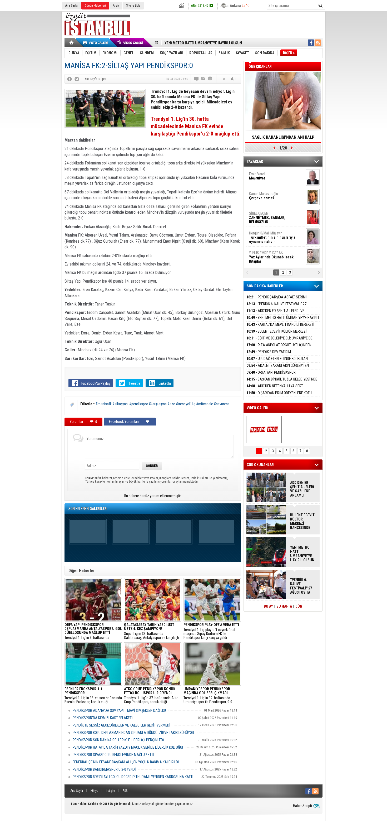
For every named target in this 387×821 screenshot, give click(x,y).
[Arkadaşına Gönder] (203, 79)
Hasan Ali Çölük (269, 215)
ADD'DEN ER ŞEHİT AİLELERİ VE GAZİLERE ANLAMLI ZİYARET (275, 314)
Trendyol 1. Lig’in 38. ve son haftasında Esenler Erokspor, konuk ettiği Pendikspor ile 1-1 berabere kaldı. (93, 695)
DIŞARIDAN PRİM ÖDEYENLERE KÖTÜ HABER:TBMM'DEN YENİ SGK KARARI (279, 396)
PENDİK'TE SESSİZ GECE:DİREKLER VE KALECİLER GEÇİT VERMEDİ (121, 725)
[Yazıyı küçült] (222, 79)
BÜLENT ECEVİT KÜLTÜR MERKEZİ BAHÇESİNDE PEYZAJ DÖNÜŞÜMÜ (276, 334)
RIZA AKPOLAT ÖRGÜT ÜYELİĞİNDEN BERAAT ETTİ (278, 348)
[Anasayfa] (71, 42)
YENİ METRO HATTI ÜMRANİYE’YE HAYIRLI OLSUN (203, 42)
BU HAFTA (284, 606)
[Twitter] (77, 79)
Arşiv (116, 5)
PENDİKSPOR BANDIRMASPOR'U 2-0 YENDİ (104, 769)
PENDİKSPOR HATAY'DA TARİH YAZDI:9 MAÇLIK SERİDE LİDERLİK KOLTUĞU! (128, 747)
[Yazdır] (210, 79)
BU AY (268, 606)
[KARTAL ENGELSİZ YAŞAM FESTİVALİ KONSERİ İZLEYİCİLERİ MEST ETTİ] (264, 429)
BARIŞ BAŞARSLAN (263, 255)
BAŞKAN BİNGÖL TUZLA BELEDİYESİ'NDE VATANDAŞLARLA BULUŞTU (281, 382)
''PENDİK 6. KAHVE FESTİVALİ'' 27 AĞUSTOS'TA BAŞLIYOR (276, 307)
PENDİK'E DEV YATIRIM (268, 352)
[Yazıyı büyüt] (234, 79)
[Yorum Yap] (196, 79)
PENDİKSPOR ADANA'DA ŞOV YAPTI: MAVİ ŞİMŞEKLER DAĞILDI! (119, 710)
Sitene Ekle (133, 5)
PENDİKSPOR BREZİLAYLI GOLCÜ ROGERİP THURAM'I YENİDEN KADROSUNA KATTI (133, 777)
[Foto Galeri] (96, 42)
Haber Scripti (302, 806)
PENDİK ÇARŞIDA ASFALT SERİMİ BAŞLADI (276, 300)
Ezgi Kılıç (272, 235)
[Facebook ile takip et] (311, 42)
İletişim (110, 791)
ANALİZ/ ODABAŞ (270, 178)
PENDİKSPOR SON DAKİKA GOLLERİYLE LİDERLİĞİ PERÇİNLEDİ (118, 740)
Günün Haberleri (95, 5)
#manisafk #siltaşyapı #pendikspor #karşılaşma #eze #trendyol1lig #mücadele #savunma (163, 404)
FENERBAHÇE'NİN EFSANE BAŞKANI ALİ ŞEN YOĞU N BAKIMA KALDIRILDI (126, 762)
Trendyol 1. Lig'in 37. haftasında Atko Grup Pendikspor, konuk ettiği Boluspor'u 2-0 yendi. (151, 695)
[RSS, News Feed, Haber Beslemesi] (318, 42)
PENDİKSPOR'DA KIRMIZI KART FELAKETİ (103, 718)
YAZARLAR (255, 161)
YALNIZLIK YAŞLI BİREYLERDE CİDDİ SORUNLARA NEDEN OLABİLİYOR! (283, 139)
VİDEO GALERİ (257, 408)
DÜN (298, 606)
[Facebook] (69, 79)
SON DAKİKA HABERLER (265, 286)
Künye (94, 791)
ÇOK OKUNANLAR (260, 465)
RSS (125, 791)
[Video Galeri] (130, 42)
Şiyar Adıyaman (269, 196)
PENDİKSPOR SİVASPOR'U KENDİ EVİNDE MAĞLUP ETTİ (113, 755)
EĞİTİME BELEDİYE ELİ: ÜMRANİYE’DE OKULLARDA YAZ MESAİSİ (279, 341)
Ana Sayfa (71, 5)
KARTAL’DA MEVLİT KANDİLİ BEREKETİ (280, 324)
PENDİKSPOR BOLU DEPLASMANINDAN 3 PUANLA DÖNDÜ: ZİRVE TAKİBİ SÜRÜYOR (133, 732)
